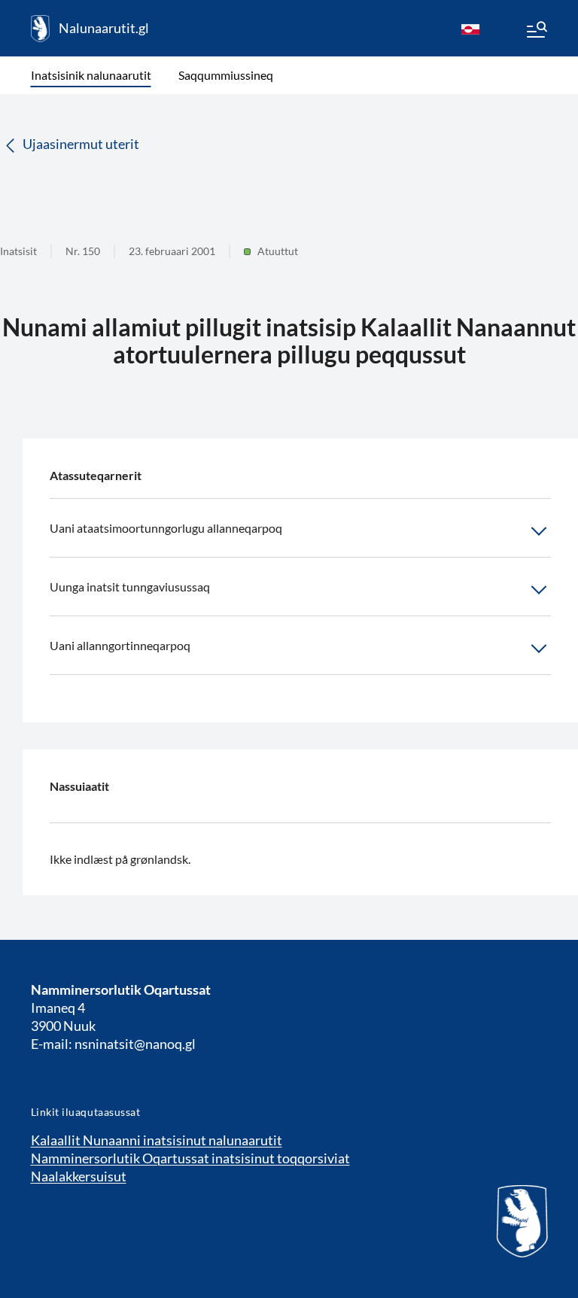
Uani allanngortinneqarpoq (120, 645)
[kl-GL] (470, 29)
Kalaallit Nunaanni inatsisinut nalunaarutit (156, 1140)
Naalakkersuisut (78, 1176)
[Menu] (536, 32)
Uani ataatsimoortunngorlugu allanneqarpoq (166, 528)
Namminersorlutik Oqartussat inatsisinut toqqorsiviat (190, 1158)
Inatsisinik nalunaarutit (91, 75)
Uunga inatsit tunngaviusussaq (130, 586)
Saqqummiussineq (225, 75)
